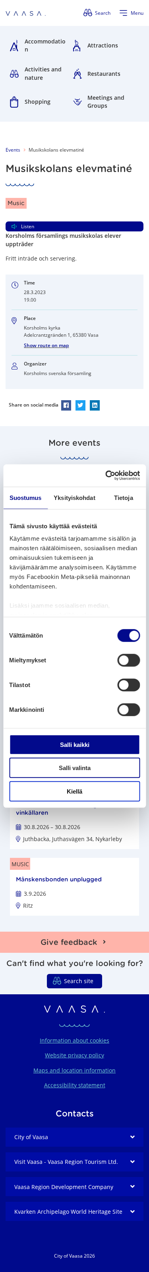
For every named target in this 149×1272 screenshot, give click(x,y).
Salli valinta (75, 767)
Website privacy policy (74, 1055)
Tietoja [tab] (123, 497)
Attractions (102, 45)
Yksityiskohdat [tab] (74, 497)
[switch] (128, 660)
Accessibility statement (74, 1085)
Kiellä (74, 791)
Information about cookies (74, 1040)
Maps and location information (74, 1070)
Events (13, 150)
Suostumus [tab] (26, 497)
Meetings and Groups (105, 102)
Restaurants (103, 73)
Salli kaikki (74, 744)
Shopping (37, 101)
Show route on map (46, 345)
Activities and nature (43, 73)
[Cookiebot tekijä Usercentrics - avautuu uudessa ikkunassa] (106, 475)
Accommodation (45, 45)
